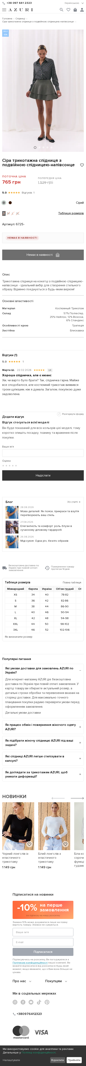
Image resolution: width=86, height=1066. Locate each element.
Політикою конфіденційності (30, 962)
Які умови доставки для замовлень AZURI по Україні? (39, 670)
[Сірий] (3, 202)
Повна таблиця (72, 582)
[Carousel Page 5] (51, 147)
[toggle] (74, 3)
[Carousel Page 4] (47, 147)
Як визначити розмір (18, 636)
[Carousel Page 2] (39, 147)
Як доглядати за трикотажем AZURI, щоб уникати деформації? (36, 774)
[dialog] (43, 1055)
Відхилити (57, 1060)
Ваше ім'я (8, 446)
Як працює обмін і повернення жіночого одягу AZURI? (40, 727)
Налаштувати (11, 1060)
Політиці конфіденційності (39, 1052)
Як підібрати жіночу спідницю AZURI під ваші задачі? (39, 743)
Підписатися (43, 952)
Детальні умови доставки (23, 713)
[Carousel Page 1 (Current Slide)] (35, 147)
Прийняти (74, 1060)
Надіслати (43, 475)
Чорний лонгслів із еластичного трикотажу (15, 858)
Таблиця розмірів (71, 213)
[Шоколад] (10, 202)
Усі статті (74, 502)
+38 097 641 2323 (19, 3)
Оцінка (6, 460)
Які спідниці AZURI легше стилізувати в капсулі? (34, 758)
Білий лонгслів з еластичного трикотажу (49, 858)
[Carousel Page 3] (43, 147)
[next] (77, 799)
